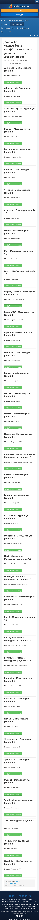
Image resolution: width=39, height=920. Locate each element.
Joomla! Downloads (21, 6)
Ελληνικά (35, 35)
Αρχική (3, 20)
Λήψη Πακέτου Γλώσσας (13, 82)
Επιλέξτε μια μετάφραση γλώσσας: (15, 60)
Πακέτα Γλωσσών (16, 24)
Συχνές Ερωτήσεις (23, 28)
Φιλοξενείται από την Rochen (19, 919)
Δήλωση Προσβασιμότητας (9, 904)
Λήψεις (27, 20)
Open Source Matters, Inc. (17, 911)
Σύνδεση (33, 908)
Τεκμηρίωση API (6, 32)
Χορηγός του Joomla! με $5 (17, 906)
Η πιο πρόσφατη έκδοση (15, 20)
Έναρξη (19, 14)
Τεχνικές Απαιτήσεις (8, 28)
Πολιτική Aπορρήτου (25, 904)
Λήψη (20, 10)
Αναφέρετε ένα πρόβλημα (20, 908)
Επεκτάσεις (5, 24)
